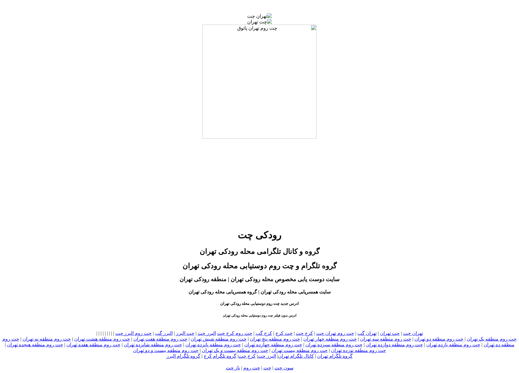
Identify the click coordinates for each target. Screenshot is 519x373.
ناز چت (233, 367)
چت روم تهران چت (335, 333)
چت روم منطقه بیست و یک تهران (235, 350)
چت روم (251, 367)
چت (267, 367)
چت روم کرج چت (234, 333)
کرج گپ (264, 333)
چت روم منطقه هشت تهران (102, 338)
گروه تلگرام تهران (335, 356)
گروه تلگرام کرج (220, 356)
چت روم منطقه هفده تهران (93, 344)
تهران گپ (367, 333)
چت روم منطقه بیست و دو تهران (166, 350)
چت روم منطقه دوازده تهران (394, 344)
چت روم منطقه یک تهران (492, 338)
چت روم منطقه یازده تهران (453, 344)
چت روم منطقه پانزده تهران (213, 344)
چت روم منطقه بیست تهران (300, 350)
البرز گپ (164, 333)
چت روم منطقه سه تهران (385, 338)
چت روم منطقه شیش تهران (219, 338)
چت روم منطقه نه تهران (47, 338)
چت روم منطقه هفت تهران (160, 338)
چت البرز (185, 333)
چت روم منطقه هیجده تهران (35, 344)
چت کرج (284, 333)
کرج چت (304, 333)
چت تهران (390, 333)
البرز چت (207, 333)
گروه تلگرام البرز (183, 356)
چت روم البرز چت (133, 333)
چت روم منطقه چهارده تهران (273, 344)
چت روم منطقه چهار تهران (330, 338)
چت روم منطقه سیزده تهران (334, 344)
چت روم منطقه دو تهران (438, 338)
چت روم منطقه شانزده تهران (153, 344)
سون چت (284, 367)
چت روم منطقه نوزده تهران (358, 350)
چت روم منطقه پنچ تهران (275, 338)
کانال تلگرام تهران (296, 356)
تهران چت (413, 333)
